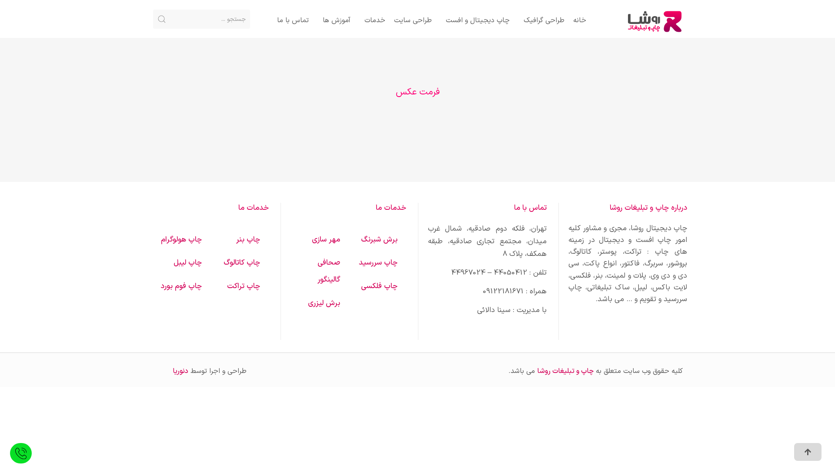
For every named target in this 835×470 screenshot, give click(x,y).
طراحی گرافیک (544, 20)
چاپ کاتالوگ (242, 263)
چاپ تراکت (243, 286)
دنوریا (180, 371)
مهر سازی (326, 239)
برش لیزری (324, 303)
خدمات (374, 20)
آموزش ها (337, 20)
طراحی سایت (413, 20)
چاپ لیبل (188, 263)
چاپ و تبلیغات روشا (565, 371)
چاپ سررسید (378, 263)
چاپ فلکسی (379, 286)
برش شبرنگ (379, 239)
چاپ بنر (248, 239)
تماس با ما (293, 20)
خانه (579, 20)
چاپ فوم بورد (181, 286)
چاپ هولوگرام (181, 239)
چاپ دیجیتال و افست (478, 20)
